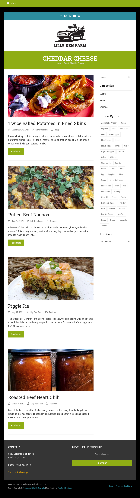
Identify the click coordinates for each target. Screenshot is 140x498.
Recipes (58, 129)
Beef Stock (124, 129)
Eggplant (111, 174)
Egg (102, 174)
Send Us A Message (18, 472)
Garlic (103, 180)
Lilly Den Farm (41, 129)
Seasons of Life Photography (34, 488)
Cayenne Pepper (107, 151)
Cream (103, 169)
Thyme (112, 220)
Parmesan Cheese (108, 203)
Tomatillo (123, 220)
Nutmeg (117, 191)
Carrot (126, 146)
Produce (122, 208)
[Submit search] (129, 77)
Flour (121, 174)
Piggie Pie (18, 306)
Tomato (104, 226)
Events (103, 93)
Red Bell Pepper (107, 214)
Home (111, 486)
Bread (117, 140)
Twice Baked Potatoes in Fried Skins (47, 123)
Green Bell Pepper (116, 180)
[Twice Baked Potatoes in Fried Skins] (51, 95)
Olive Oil (104, 197)
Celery (103, 157)
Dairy (121, 169)
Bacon (123, 123)
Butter (117, 146)
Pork (103, 208)
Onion (114, 197)
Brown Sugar (106, 146)
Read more (16, 151)
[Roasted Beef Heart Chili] (51, 369)
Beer (103, 134)
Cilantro (118, 163)
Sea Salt (121, 214)
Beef (114, 129)
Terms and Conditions (124, 486)
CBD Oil (121, 151)
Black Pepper (114, 134)
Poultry (112, 208)
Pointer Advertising (65, 488)
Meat (117, 186)
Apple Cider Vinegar (108, 123)
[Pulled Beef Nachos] (51, 187)
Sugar (103, 220)
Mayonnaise (106, 186)
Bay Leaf (104, 129)
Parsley (123, 203)
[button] (11, 3)
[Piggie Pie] (51, 278)
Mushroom (105, 191)
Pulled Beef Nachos (28, 215)
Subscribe (102, 463)
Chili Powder (106, 163)
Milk (124, 186)
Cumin (113, 169)
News (102, 100)
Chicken (113, 157)
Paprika (123, 197)
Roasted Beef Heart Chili (34, 397)
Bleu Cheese (106, 140)
